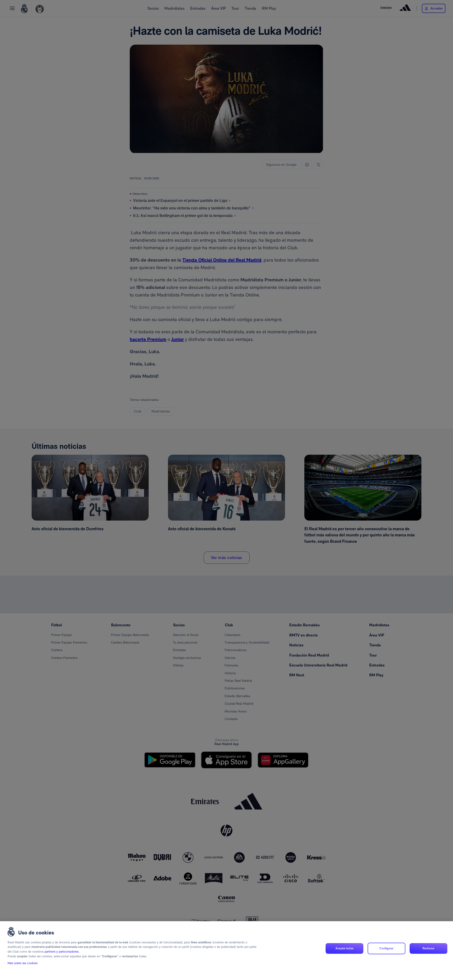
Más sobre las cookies (23, 963)
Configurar (386, 948)
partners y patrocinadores (62, 951)
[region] (226, 946)
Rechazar (428, 948)
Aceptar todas (344, 948)
